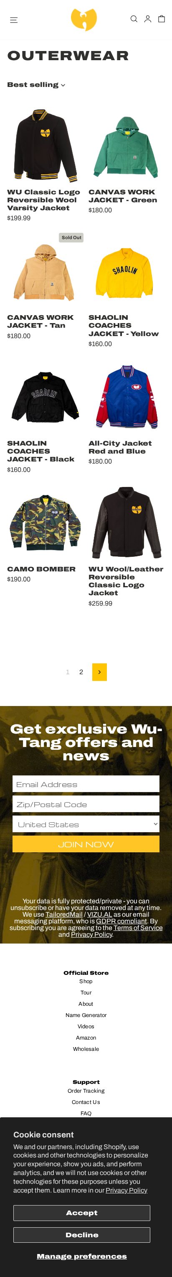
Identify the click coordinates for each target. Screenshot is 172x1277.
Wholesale (86, 1049)
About (85, 1004)
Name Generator (86, 1015)
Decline (82, 1235)
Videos (86, 1027)
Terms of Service (138, 927)
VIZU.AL (99, 914)
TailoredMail (64, 914)
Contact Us (86, 1102)
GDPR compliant (121, 921)
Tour (86, 993)
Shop (85, 981)
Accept (82, 1212)
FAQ (86, 1113)
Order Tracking (86, 1091)
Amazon (86, 1038)
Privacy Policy (126, 1190)
